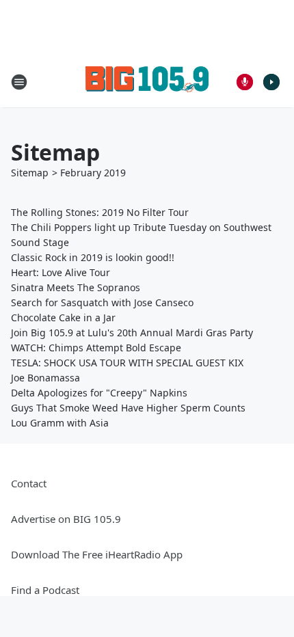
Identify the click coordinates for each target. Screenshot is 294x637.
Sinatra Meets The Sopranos (75, 287)
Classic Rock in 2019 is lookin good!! (92, 257)
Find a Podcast (45, 590)
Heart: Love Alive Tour (60, 272)
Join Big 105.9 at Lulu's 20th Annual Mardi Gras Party (132, 332)
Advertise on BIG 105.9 (66, 519)
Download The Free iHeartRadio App (97, 554)
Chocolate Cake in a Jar (63, 317)
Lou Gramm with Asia (60, 422)
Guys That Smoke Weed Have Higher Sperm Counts (128, 407)
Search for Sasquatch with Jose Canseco (102, 302)
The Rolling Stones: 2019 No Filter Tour (100, 212)
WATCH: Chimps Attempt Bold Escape (96, 347)
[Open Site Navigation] (19, 82)
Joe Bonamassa (45, 377)
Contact (28, 483)
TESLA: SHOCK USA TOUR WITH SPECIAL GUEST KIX (127, 362)
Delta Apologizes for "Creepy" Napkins (99, 392)
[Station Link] (147, 81)
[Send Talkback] (245, 82)
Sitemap (30, 172)
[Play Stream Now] (271, 82)
